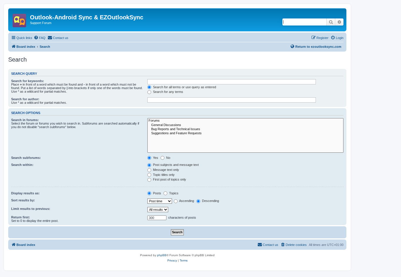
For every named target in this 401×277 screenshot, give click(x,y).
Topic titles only (163, 174)
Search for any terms (167, 92)
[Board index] (20, 19)
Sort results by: (23, 200)
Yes (155, 157)
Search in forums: (25, 120)
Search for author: (25, 99)
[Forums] (245, 121)
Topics (173, 193)
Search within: (22, 164)
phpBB (161, 255)
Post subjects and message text (175, 164)
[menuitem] (40, 37)
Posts (156, 193)
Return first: (20, 217)
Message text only (165, 169)
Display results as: (25, 193)
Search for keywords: (27, 81)
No (167, 157)
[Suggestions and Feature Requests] (245, 133)
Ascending (186, 201)
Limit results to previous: (30, 208)
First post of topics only (169, 179)
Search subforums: (26, 157)
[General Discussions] (245, 125)
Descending (210, 201)
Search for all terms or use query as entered (184, 87)
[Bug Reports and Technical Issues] (245, 129)
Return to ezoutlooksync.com (318, 46)
